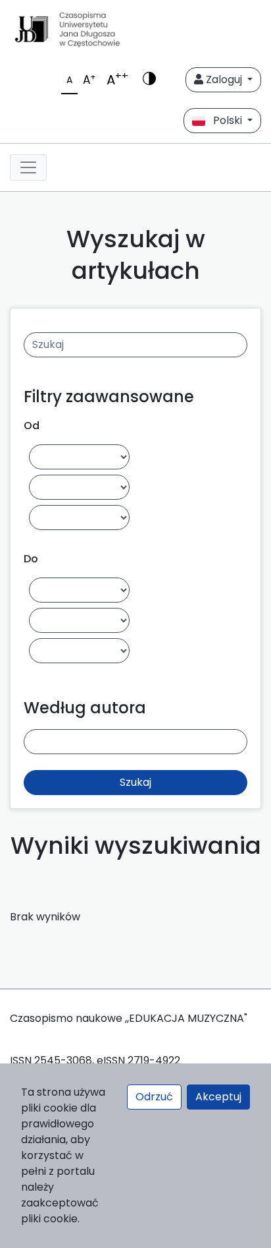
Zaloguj (224, 79)
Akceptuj (218, 1096)
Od (31, 425)
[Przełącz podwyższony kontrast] (149, 79)
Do (31, 558)
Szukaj (135, 782)
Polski (225, 120)
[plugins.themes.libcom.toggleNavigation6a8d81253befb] (28, 167)
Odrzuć (154, 1096)
